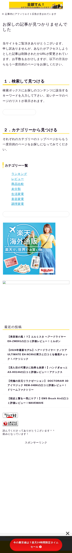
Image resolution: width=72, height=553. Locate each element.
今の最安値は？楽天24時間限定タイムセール (36, 544)
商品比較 (17, 184)
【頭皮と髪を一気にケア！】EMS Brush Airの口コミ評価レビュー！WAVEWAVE (38, 400)
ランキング (19, 174)
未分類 (16, 189)
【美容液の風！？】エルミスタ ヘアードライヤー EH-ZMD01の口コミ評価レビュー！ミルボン (37, 339)
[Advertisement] (36, 486)
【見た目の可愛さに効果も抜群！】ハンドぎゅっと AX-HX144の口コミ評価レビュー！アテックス (38, 369)
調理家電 (17, 204)
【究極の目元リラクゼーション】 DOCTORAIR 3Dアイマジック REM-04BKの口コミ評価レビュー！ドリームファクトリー (38, 385)
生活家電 (17, 194)
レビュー (17, 179)
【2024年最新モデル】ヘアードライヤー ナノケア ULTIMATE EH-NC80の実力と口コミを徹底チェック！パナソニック (38, 354)
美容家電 (17, 199)
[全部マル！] (36, 7)
